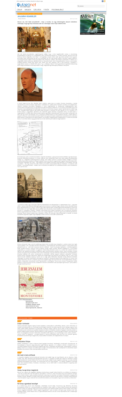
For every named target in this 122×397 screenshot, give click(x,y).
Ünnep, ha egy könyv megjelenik (27, 370)
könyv (19, 13)
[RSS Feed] (104, 1)
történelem (39, 13)
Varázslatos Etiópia (23, 342)
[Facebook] (102, 1)
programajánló (57, 10)
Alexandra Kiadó (25, 13)
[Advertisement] (92, 46)
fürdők (46, 10)
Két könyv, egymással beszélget (27, 384)
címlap (19, 10)
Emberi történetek (23, 324)
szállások (37, 10)
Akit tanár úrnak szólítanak (26, 355)
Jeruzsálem (33, 13)
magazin (28, 10)
